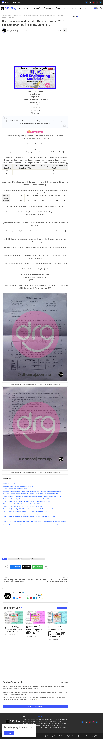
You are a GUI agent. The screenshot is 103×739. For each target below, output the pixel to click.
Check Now (16, 729)
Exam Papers (25, 559)
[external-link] (25, 598)
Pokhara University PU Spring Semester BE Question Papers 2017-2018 (22, 506)
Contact (63, 736)
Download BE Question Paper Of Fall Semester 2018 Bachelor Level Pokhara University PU (28, 509)
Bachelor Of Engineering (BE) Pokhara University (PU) (18, 486)
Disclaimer (73, 736)
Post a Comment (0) (35, 706)
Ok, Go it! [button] (9, 733)
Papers (71, 8)
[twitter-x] (90, 2)
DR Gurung (18, 592)
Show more (62, 608)
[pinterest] (31, 598)
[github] (39, 598)
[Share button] (46, 567)
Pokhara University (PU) (9, 483)
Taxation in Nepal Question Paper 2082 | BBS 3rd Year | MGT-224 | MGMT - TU (13, 628)
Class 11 (49, 8)
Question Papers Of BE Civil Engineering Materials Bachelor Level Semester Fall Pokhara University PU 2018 (33, 524)
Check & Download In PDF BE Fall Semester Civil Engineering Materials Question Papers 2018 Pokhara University (34, 521)
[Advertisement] (35, 49)
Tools (82, 8)
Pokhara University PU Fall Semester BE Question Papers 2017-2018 (21, 504)
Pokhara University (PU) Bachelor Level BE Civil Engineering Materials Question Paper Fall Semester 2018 (32, 496)
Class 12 (60, 8)
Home (22, 8)
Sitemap (90, 736)
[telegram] (100, 2)
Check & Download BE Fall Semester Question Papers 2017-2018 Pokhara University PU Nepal (29, 519)
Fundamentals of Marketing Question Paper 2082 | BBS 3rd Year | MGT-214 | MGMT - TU (34, 629)
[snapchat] (42, 598)
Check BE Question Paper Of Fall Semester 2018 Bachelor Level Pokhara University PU (27, 511)
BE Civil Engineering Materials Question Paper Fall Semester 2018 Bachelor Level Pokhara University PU (32, 491)
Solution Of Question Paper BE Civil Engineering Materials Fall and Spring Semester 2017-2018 (29, 516)
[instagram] (97, 2)
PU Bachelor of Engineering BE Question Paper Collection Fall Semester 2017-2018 (26, 499)
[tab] (22, 8)
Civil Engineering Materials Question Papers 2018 (16, 488)
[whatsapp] (28, 598)
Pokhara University (13, 15)
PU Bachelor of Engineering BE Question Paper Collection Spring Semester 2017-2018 (26, 501)
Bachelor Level (14, 559)
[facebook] (86, 2)
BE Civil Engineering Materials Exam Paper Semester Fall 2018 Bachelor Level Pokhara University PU (31, 493)
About (55, 736)
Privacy (82, 736)
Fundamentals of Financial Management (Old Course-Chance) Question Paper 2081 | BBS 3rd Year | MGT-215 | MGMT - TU (56, 631)
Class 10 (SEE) (34, 8)
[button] (96, 8)
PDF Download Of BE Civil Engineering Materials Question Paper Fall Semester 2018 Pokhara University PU (32, 514)
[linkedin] (34, 598)
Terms (98, 736)
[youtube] (93, 2)
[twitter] (17, 598)
